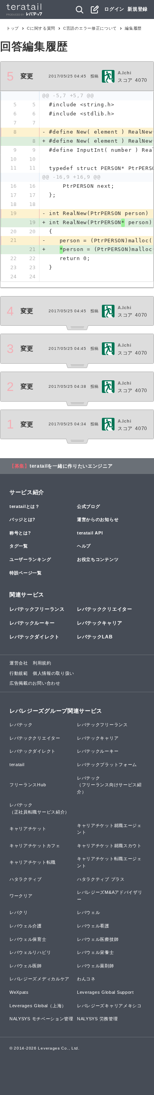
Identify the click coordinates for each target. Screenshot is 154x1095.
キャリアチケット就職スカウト (109, 845)
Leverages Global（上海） (37, 1005)
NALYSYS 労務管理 (97, 1018)
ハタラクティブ (25, 879)
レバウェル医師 (25, 965)
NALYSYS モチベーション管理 (41, 1018)
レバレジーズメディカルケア (39, 978)
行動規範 (18, 673)
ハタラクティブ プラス (101, 879)
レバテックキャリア (99, 623)
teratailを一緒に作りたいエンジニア (71, 466)
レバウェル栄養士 (95, 952)
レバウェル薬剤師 (95, 965)
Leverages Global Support (105, 992)
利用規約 (42, 663)
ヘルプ (84, 546)
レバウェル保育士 (28, 939)
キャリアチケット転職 (32, 862)
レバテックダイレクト (34, 637)
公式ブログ (88, 506)
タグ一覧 (18, 546)
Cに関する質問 (41, 28)
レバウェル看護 (93, 925)
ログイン (114, 9)
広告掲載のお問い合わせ (34, 683)
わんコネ (86, 978)
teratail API (90, 533)
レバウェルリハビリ (30, 952)
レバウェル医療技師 (97, 939)
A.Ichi (124, 72)
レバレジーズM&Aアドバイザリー (110, 896)
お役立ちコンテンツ (97, 559)
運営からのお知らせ (97, 519)
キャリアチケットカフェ (34, 845)
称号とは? (20, 533)
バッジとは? (22, 519)
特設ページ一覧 (25, 572)
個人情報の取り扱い (53, 673)
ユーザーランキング (30, 559)
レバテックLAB (95, 637)
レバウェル (88, 912)
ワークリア (21, 895)
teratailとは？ (24, 506)
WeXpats (19, 992)
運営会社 (18, 663)
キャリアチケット (28, 828)
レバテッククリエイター (104, 609)
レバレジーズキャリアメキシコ (109, 1005)
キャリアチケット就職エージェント (109, 829)
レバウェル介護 (25, 925)
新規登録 (138, 9)
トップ (12, 28)
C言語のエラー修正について (90, 28)
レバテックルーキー (31, 623)
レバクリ (18, 912)
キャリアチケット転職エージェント (109, 862)
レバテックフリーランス (37, 609)
